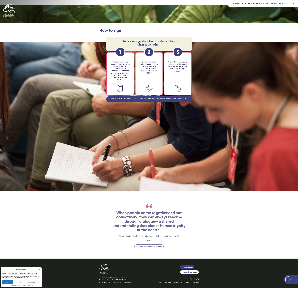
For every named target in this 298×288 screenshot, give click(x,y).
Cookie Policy (13, 285)
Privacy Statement (22, 285)
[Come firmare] (291, 279)
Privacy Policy (185, 282)
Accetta (8, 282)
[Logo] (9, 8)
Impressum (30, 285)
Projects (251, 3)
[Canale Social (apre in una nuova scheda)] (280, 3)
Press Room (167, 282)
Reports (274, 3)
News (267, 3)
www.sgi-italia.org (121, 279)
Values (244, 3)
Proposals (260, 3)
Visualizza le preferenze (32, 282)
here (177, 71)
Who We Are (236, 3)
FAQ (160, 282)
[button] (39, 269)
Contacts (176, 282)
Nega (19, 282)
